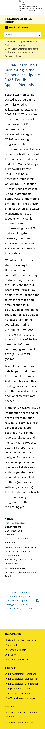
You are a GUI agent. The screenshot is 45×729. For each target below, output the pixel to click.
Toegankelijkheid (17, 649)
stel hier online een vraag (21, 722)
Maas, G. (9, 522)
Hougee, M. (21, 522)
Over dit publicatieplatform (22, 640)
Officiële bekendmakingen (22, 698)
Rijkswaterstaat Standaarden (23, 678)
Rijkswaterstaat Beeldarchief (23, 683)
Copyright (13, 645)
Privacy (12, 654)
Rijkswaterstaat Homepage (22, 674)
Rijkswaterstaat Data (19, 688)
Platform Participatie (19, 693)
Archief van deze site (18, 659)
